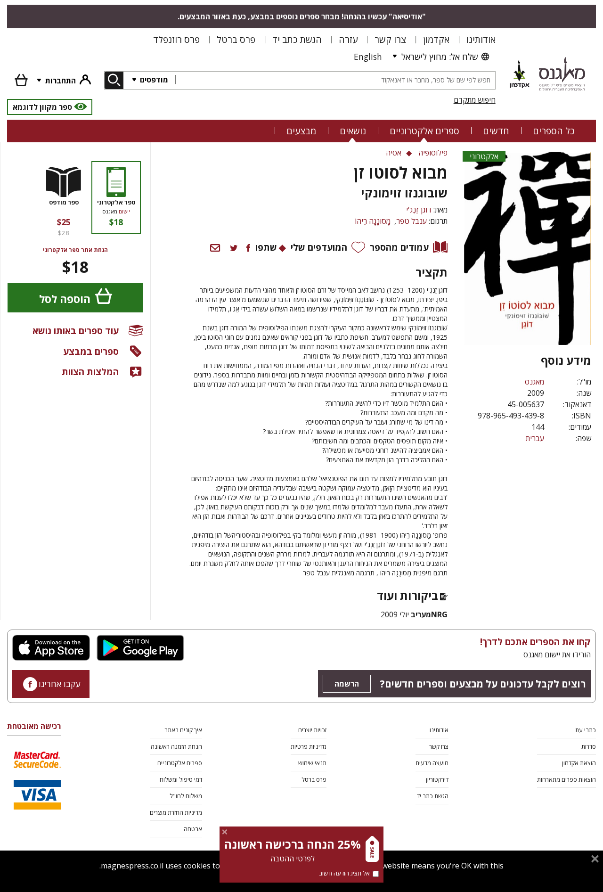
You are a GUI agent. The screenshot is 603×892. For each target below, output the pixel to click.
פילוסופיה (433, 152)
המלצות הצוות (90, 371)
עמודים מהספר (399, 247)
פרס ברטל (236, 39)
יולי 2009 (414, 614)
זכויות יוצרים (312, 730)
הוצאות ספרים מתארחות (566, 779)
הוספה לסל (64, 299)
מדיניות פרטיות (308, 746)
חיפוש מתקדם (475, 100)
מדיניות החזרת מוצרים (176, 812)
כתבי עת (585, 730)
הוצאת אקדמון (579, 763)
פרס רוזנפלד (176, 39)
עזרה (348, 39)
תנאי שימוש (312, 763)
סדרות (588, 746)
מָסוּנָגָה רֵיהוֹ (373, 221)
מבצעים (301, 130)
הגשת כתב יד (297, 39)
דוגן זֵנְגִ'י (419, 210)
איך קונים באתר (183, 730)
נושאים (353, 130)
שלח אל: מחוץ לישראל (439, 56)
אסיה (393, 152)
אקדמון (436, 39)
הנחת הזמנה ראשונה (176, 746)
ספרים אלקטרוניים (424, 130)
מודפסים (153, 79)
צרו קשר (390, 39)
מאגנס (534, 381)
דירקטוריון (437, 779)
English (368, 56)
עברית (535, 438)
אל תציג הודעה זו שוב (344, 873)
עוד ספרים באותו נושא (76, 330)
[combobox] (335, 80)
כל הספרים (554, 130)
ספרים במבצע (91, 351)
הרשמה (346, 684)
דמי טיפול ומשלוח (181, 779)
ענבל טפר (411, 221)
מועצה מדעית (432, 763)
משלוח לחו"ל (186, 796)
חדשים (496, 130)
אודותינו (481, 39)
